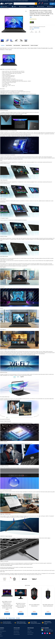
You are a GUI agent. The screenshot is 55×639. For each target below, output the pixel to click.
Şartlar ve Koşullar (16, 632)
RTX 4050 (18, 618)
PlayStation (51, 6)
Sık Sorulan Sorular (17, 634)
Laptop (14, 6)
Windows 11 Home (12, 618)
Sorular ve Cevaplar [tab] (34, 45)
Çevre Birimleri (41, 6)
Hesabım (29, 629)
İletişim (1, 632)
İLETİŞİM (52, 0)
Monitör (32, 6)
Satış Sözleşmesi (16, 631)
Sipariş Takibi (30, 631)
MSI (30, 17)
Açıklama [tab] (2, 45)
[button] (26, 11)
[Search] (36, 3)
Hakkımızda (1, 629)
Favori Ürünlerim (30, 634)
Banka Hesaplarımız (3, 631)
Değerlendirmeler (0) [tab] (25, 45)
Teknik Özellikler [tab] (9, 45)
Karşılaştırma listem (30, 632)
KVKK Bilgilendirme (17, 629)
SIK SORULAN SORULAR (43, 0)
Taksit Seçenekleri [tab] (16, 45)
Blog (0, 634)
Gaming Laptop (23, 6)
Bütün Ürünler (4, 6)
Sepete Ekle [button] (7, 613)
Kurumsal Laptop (5, 8)
